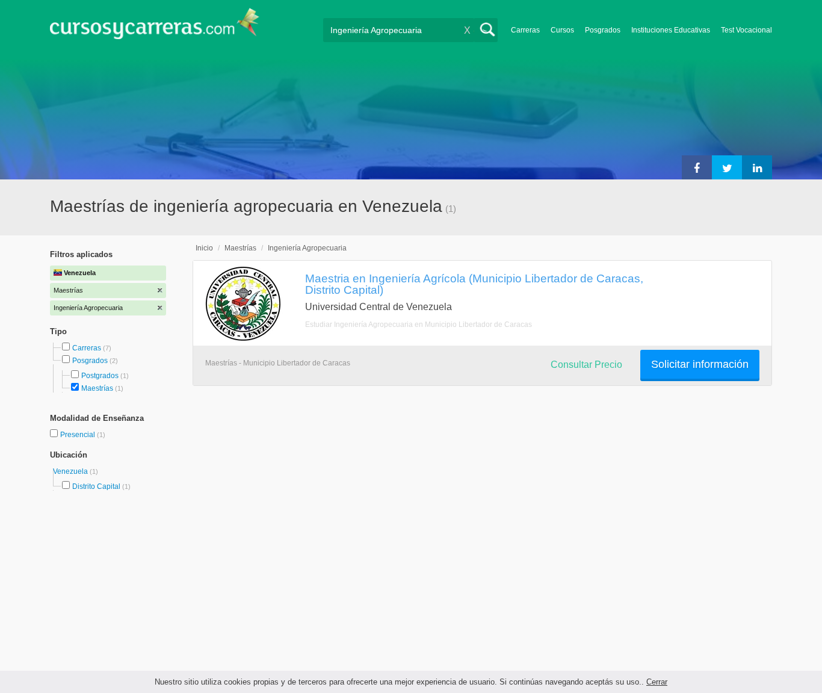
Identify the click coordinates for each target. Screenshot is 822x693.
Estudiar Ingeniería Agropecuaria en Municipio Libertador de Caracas (418, 324)
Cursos (562, 30)
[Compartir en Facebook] (697, 167)
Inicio (204, 248)
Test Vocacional (746, 30)
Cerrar (656, 681)
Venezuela (71, 471)
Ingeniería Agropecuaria (307, 248)
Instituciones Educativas (670, 30)
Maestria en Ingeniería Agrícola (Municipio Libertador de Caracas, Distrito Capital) (474, 284)
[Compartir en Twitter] (727, 167)
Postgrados (100, 375)
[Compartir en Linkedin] (757, 167)
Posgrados (602, 30)
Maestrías (97, 388)
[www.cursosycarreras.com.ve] (154, 27)
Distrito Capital (96, 486)
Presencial (78, 434)
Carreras (525, 30)
